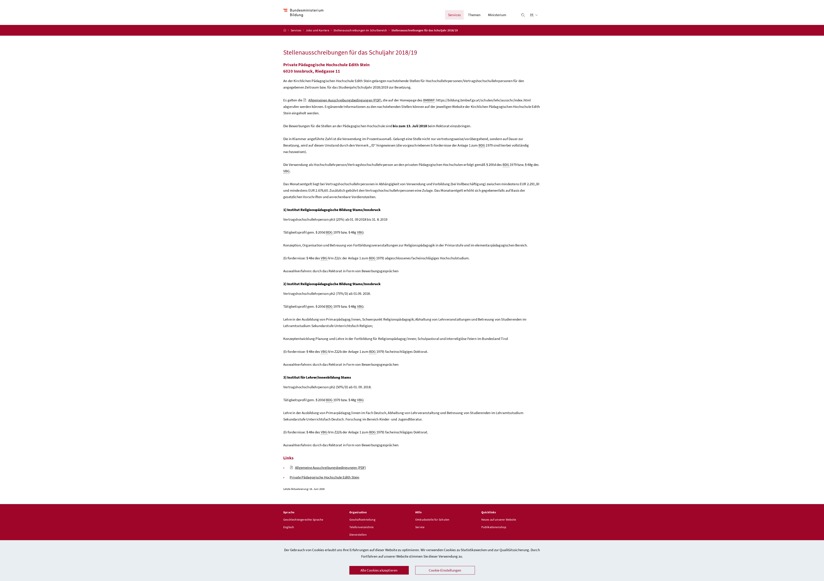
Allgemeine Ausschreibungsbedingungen (330, 467)
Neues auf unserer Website (498, 519)
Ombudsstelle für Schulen (432, 519)
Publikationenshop (493, 527)
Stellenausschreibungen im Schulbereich (360, 30)
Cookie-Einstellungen (445, 570)
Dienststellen (358, 535)
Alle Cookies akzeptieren (378, 570)
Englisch (288, 527)
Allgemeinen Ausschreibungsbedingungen (344, 100)
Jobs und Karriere (318, 30)
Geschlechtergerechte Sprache (303, 519)
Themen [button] (474, 14)
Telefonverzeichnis (361, 527)
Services (296, 30)
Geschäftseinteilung (362, 519)
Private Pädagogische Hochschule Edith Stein (324, 477)
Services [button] (454, 14)
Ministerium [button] (497, 14)
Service (419, 527)
